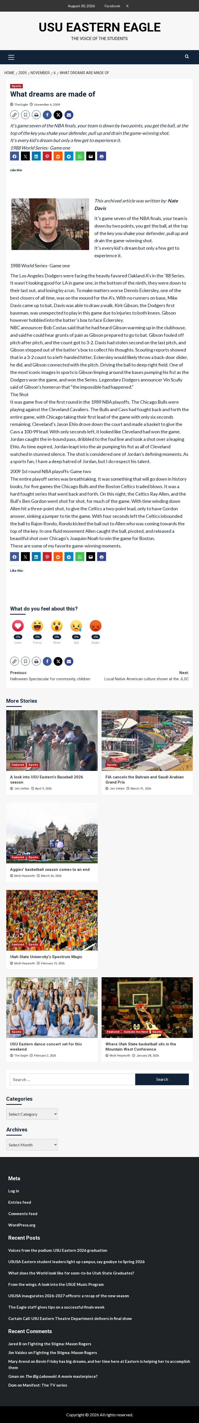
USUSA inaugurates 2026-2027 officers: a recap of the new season (68, 1295)
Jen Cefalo (21, 788)
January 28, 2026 (147, 1055)
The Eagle (21, 104)
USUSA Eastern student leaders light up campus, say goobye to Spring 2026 (76, 1261)
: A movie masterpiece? (61, 1376)
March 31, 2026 (141, 788)
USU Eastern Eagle (100, 27)
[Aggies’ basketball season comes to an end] (52, 833)
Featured (18, 765)
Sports (16, 86)
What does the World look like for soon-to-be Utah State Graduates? (71, 1273)
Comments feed (22, 1213)
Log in (13, 1191)
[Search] (187, 56)
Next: (146, 675)
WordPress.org (21, 1225)
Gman (13, 1376)
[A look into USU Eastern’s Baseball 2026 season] (52, 740)
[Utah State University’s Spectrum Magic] (52, 920)
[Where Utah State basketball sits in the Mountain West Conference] (147, 1007)
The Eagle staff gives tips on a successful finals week (56, 1307)
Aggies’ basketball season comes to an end (50, 869)
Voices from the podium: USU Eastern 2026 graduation (57, 1250)
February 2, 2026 (45, 1055)
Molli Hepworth (24, 876)
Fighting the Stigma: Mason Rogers (60, 1343)
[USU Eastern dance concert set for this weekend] (52, 1007)
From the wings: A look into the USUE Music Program (56, 1284)
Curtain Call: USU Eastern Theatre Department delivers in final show (70, 1318)
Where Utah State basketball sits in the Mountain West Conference (140, 1047)
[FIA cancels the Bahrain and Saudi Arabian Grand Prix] (147, 740)
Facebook (112, 6)
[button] (11, 56)
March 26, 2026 (51, 876)
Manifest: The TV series (45, 1385)
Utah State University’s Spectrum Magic (46, 957)
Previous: (50, 675)
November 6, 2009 (47, 104)
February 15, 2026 (53, 963)
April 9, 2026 (43, 788)
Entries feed (19, 1202)
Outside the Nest (136, 1032)
